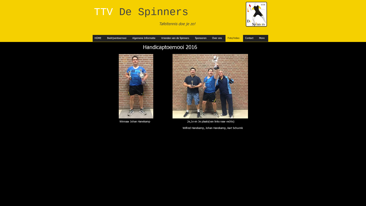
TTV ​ (138, 12)
